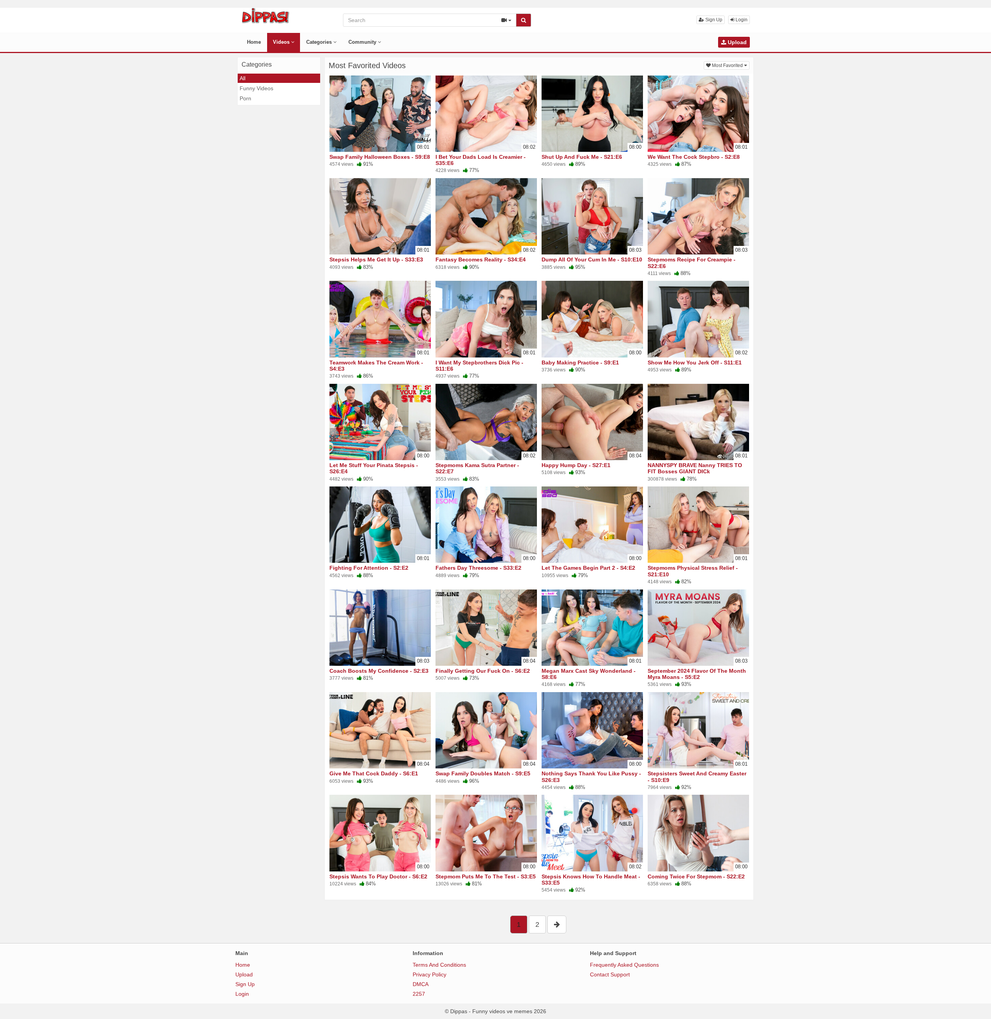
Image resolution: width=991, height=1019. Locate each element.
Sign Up (713, 19)
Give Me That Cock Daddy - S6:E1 (373, 773)
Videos (282, 42)
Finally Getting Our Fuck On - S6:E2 (482, 671)
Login (741, 19)
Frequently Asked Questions (624, 965)
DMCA (421, 984)
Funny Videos (256, 88)
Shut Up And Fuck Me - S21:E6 (582, 157)
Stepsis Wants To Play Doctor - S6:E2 (378, 876)
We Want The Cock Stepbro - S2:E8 (694, 157)
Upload (736, 42)
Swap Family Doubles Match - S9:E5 (482, 773)
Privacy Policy (429, 974)
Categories (319, 42)
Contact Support (610, 974)
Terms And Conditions (439, 965)
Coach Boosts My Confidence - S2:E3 (379, 671)
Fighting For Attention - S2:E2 (368, 568)
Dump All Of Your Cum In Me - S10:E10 (592, 259)
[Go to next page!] (556, 924)
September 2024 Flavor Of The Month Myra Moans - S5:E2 (697, 674)
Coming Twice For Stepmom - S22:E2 (696, 876)
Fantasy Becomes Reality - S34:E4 (480, 259)
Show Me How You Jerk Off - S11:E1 (695, 362)
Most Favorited (730, 65)
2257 (419, 994)
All (242, 78)
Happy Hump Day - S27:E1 (576, 465)
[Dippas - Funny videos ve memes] (265, 15)
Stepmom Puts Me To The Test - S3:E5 (485, 876)
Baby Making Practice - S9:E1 (580, 362)
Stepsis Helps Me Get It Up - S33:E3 (376, 259)
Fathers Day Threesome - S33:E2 (478, 568)
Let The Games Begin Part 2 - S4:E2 (588, 568)
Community (363, 42)
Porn (245, 98)
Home (254, 42)
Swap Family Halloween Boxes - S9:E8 (379, 157)
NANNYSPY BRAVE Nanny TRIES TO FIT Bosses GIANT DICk (695, 468)
